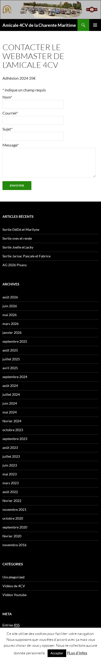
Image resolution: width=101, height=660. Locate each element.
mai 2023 (9, 474)
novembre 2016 (14, 545)
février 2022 (11, 501)
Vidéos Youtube (14, 595)
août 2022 (10, 492)
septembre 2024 (14, 377)
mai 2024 (9, 412)
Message (10, 145)
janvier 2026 (12, 332)
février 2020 (11, 536)
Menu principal (95, 25)
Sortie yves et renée (17, 238)
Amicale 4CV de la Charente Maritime (39, 25)
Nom (7, 97)
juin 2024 (9, 403)
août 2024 (10, 385)
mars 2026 (10, 324)
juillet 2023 (11, 456)
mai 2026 (9, 315)
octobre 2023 (12, 430)
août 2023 (10, 447)
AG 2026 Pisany (14, 265)
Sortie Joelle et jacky (17, 247)
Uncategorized (13, 577)
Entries (11, 625)
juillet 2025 (11, 359)
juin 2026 (9, 306)
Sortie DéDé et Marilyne (20, 229)
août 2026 (10, 297)
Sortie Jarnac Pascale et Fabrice (26, 256)
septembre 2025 (14, 341)
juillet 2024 (11, 394)
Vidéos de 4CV (13, 586)
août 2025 (10, 350)
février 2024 (11, 421)
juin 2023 (9, 465)
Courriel (10, 113)
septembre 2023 (14, 439)
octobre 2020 (12, 518)
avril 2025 (10, 368)
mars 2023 (10, 483)
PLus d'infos (77, 653)
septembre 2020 (14, 527)
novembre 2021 (14, 509)
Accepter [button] (56, 653)
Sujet (7, 129)
